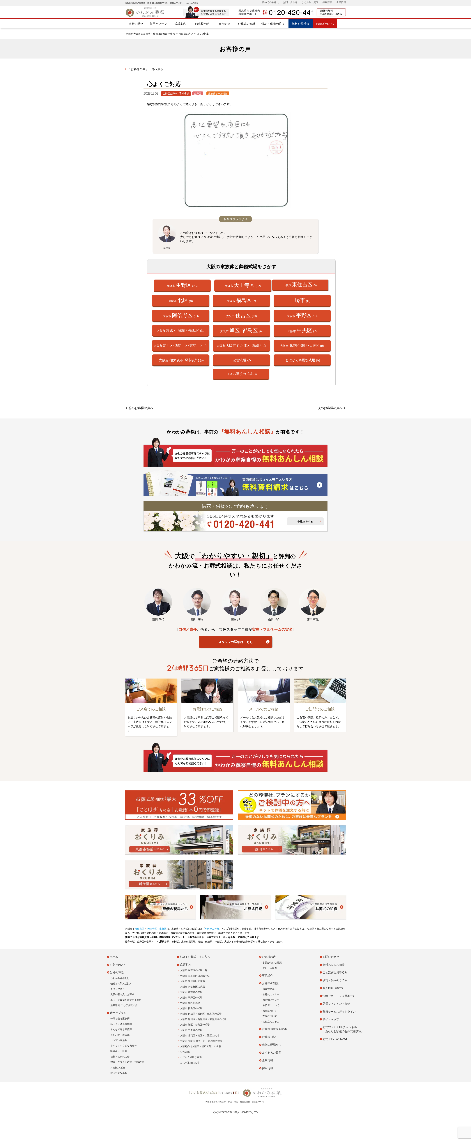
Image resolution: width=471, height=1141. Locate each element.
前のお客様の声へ (140, 407)
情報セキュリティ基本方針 (339, 996)
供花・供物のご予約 (335, 980)
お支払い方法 (117, 1067)
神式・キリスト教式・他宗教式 (127, 1062)
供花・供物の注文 (273, 23)
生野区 (197, 93)
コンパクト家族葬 (120, 1035)
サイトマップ (331, 1019)
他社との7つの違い (120, 983)
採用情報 (327, 2)
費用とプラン (158, 23)
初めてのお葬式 (270, 2)
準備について (270, 1016)
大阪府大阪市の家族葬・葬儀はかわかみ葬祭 (150, 34)
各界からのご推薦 (272, 962)
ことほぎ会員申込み (335, 972)
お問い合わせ (290, 2)
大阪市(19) (243, 285)
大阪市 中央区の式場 (191, 1030)
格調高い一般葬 (118, 1051)
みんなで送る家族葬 (121, 1029)
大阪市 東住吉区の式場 (192, 981)
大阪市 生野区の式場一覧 (193, 970)
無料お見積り (300, 23)
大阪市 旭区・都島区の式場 (195, 1024)
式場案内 (180, 23)
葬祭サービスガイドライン (339, 1011)
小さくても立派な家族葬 (123, 1046)
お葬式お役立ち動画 (274, 1029)
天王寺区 (152, 929)
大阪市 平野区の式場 (191, 997)
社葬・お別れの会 (120, 1056)
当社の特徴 (136, 23)
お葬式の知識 (246, 23)
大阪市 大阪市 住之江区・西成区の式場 (201, 1041)
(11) (302, 300)
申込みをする (305, 521)
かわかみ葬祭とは (120, 978)
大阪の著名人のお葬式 (122, 994)
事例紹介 (224, 23)
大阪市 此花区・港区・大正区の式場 (199, 1035)
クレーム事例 (270, 968)
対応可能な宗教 (118, 1073)
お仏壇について (271, 1005)
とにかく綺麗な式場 (191, 1057)
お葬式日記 (269, 1037)
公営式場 (185, 1052)
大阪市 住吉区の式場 (191, 992)
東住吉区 (139, 929)
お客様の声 (202, 23)
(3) (181, 360)
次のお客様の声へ (330, 407)
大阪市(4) (181, 300)
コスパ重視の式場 (189, 1062)
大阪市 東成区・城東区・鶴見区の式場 (201, 1014)
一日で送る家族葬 (120, 1018)
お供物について (271, 1000)
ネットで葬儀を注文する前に (125, 1000)
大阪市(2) (241, 345)
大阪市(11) (181, 330)
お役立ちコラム (271, 1021)
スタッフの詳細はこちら (235, 641)
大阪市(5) (300, 284)
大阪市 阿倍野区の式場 (192, 986)
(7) (242, 360)
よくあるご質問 (310, 2)
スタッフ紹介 (117, 989)
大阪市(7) (241, 300)
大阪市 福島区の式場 (191, 1008)
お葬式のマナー (271, 994)
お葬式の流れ (270, 989)
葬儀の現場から (271, 1044)
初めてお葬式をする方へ (195, 956)
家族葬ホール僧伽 (217, 93)
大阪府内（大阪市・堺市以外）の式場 (200, 1046)
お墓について (270, 1011)
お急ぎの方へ (325, 23)
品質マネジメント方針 (336, 1003)
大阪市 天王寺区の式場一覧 (195, 976)
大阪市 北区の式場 (190, 1003)
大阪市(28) (182, 285)
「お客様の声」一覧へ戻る (145, 69)
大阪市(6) (302, 345)
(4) (302, 360)
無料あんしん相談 (334, 964)
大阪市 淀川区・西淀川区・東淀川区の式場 (203, 1019)
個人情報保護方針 (334, 988)
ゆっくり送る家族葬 (121, 1024)
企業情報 (341, 2)
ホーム (114, 956)
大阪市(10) (181, 315)
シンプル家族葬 (118, 1040)
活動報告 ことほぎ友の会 (123, 1005)
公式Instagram (335, 1039)
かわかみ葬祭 (212, 929)
